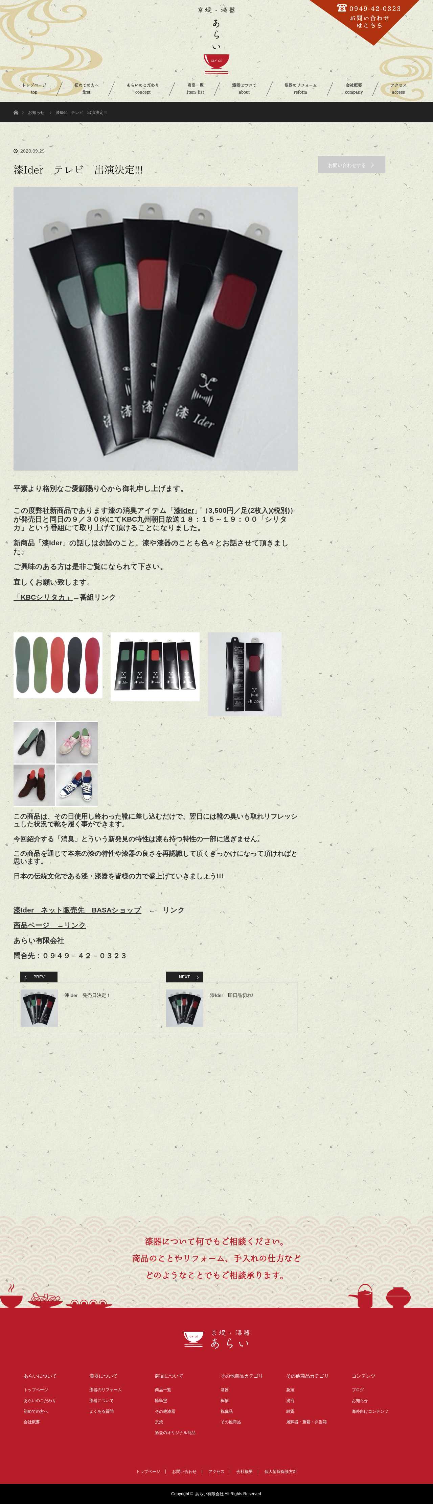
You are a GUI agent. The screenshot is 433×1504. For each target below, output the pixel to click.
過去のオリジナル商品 (175, 1432)
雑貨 (290, 1411)
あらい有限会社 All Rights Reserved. (228, 1494)
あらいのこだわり (143, 88)
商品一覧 (195, 88)
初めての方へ (86, 88)
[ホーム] (16, 104)
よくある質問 (101, 1411)
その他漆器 (165, 1411)
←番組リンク (65, 597)
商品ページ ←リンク (50, 925)
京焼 (159, 1422)
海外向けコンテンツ (370, 1411)
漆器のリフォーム (300, 88)
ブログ (358, 1389)
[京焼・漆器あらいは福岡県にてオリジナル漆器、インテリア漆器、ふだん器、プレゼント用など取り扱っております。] (217, 1344)
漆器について (244, 88)
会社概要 (354, 88)
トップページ (34, 88)
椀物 (225, 1400)
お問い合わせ (184, 1472)
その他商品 (231, 1422)
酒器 (225, 1389)
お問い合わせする (347, 165)
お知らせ (36, 112)
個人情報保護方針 (281, 1472)
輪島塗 (161, 1400)
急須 (290, 1389)
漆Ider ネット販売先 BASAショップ (77, 910)
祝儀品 (227, 1411)
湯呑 (290, 1400)
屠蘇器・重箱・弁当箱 (306, 1422)
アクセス (398, 88)
